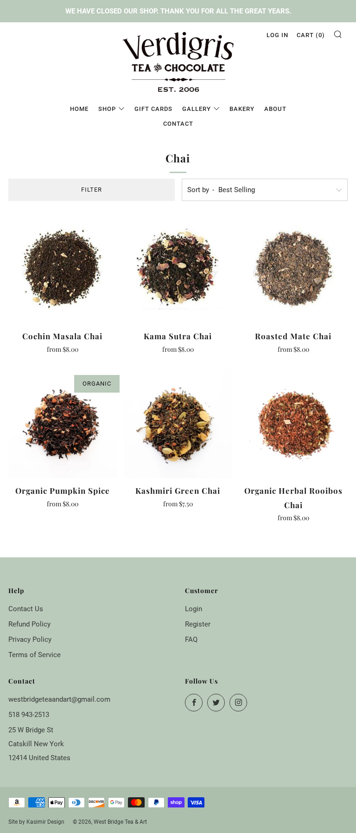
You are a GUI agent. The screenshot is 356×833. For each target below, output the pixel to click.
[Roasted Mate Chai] (293, 269)
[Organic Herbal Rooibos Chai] (293, 423)
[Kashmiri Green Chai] (178, 423)
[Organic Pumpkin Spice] (62, 423)
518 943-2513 (28, 714)
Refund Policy (29, 624)
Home (79, 108)
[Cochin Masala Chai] (62, 269)
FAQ (191, 639)
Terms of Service (34, 655)
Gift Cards (153, 108)
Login (193, 609)
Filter (91, 189)
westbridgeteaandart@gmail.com (59, 699)
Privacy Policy (29, 639)
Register (197, 624)
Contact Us (25, 609)
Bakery (241, 108)
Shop (107, 108)
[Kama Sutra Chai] (178, 269)
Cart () (311, 35)
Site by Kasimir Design (36, 822)
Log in (277, 35)
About (275, 108)
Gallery (196, 108)
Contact (178, 123)
